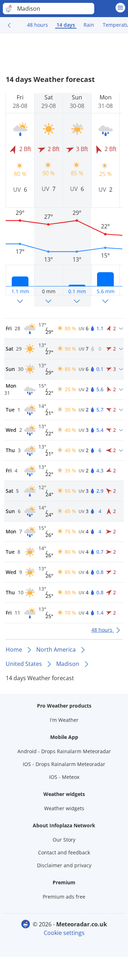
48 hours (37, 24)
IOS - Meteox (64, 777)
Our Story (64, 839)
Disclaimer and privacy (64, 865)
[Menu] (120, 7)
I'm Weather (64, 720)
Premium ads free (64, 896)
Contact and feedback (64, 852)
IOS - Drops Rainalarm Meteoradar (64, 764)
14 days (66, 24)
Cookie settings (64, 933)
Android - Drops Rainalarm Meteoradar (64, 751)
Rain (89, 24)
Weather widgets (64, 808)
